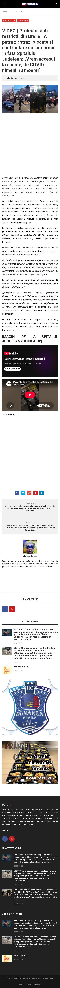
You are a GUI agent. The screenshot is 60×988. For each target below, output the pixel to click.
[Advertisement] (30, 146)
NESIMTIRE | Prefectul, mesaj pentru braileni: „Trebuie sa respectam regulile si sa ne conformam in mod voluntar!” (30, 508)
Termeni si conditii (34, 985)
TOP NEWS (22, 21)
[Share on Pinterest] (35, 493)
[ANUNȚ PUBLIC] (7, 670)
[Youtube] (12, 609)
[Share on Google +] (29, 493)
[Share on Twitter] (23, 493)
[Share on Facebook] (17, 493)
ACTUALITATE (8, 21)
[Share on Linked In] (41, 493)
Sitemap (21, 985)
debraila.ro (11, 78)
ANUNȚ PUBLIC (21, 667)
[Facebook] (5, 609)
